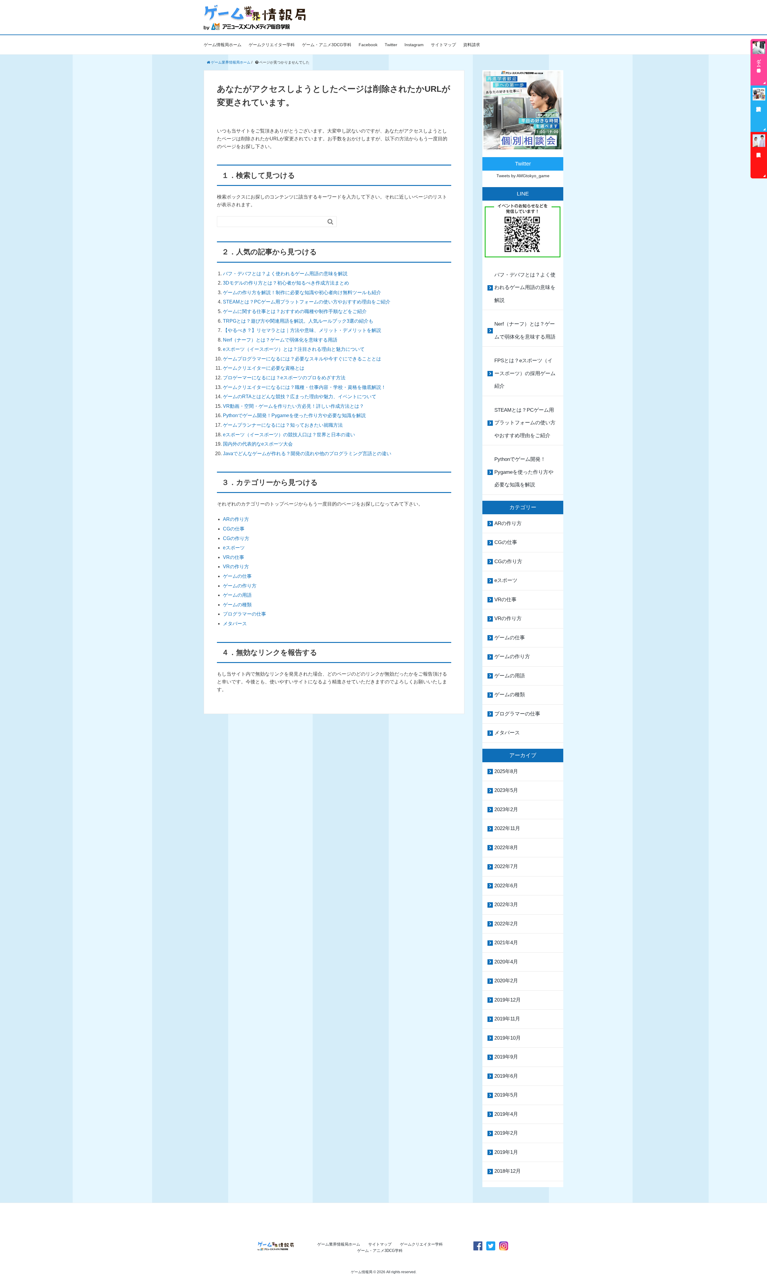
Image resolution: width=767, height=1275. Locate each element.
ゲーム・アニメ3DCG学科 (326, 44)
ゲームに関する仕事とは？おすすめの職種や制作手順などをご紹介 (295, 311)
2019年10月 (507, 1038)
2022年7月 (506, 866)
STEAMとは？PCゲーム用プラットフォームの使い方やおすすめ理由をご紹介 (306, 301)
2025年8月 (506, 771)
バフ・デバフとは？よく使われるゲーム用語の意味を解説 (285, 273)
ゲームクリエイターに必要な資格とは (263, 368)
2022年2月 (506, 924)
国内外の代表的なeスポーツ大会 (258, 443)
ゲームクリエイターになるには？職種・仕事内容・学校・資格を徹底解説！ (304, 387)
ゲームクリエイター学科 (272, 44)
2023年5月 (506, 790)
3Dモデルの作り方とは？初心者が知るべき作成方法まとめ (286, 282)
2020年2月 (506, 981)
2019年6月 (506, 1076)
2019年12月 (507, 1000)
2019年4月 (506, 1114)
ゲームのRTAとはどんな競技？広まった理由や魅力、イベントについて (299, 396)
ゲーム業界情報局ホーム (338, 1244)
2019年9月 (506, 1057)
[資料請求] (759, 108)
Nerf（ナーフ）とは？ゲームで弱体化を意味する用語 (280, 339)
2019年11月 (507, 1019)
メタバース (235, 623)
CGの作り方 (236, 538)
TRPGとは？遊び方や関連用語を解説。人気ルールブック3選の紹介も (298, 321)
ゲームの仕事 (237, 576)
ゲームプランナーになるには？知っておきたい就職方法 (283, 425)
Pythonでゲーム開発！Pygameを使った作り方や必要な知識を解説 (294, 415)
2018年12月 (507, 1171)
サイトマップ (443, 44)
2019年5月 (506, 1095)
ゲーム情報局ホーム (222, 44)
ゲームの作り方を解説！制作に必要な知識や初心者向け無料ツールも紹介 (302, 292)
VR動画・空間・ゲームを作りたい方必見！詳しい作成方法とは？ (293, 406)
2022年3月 (506, 904)
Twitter (391, 44)
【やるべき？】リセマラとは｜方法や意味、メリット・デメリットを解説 (302, 330)
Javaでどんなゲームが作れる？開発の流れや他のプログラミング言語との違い (307, 453)
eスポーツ (234, 547)
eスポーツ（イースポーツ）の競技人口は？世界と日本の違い (289, 434)
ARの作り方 (236, 519)
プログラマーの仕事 (244, 614)
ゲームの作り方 (239, 585)
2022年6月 (506, 885)
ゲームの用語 (237, 595)
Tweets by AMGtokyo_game (522, 175)
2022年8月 (506, 847)
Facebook (368, 44)
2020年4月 (506, 962)
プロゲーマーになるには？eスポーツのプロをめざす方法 (284, 377)
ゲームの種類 (237, 604)
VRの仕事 (233, 557)
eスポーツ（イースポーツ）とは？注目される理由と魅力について (294, 349)
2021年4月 (506, 942)
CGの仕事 (233, 528)
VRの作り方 (236, 566)
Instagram (414, 44)
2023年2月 (506, 809)
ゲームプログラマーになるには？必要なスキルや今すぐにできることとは (302, 358)
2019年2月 (506, 1133)
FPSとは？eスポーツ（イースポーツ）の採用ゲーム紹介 (524, 373)
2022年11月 (507, 828)
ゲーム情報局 (361, 1272)
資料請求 (471, 44)
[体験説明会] (759, 155)
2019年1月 (506, 1152)
